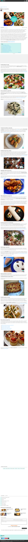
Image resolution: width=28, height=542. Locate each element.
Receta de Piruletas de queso (10, 509)
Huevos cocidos (12, 468)
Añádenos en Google (25, 27)
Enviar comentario (24, 528)
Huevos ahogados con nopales (5, 505)
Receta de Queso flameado (9, 513)
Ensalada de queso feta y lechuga (6, 326)
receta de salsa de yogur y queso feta (22, 253)
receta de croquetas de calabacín (7, 132)
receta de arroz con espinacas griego (20, 97)
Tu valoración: (9, 526)
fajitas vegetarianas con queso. (10, 204)
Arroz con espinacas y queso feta (6, 46)
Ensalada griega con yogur (5, 45)
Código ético (11, 541)
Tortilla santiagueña (4, 504)
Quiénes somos (8, 540)
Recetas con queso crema (11, 41)
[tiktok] (8, 538)
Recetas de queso (6, 348)
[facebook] (1, 538)
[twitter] (3, 538)
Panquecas (3, 499)
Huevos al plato (8, 468)
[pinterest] (7, 538)
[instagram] (4, 538)
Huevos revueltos (22, 468)
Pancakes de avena (4, 498)
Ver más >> (19, 52)
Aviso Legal (12, 540)
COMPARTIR (25, 1)
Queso (1, 8)
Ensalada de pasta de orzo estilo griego (7, 50)
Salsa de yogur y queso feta (5, 51)
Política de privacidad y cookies (16, 540)
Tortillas (16, 468)
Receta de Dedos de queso (23, 513)
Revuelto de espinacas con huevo (5, 500)
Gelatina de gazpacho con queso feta (6, 329)
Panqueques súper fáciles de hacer (5, 497)
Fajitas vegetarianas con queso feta (6, 49)
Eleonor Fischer (4, 11)
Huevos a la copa (3, 503)
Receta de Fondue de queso (23, 509)
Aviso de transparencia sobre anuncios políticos (5, 541)
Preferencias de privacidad (22, 540)
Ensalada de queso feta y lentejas (6, 48)
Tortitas (19, 468)
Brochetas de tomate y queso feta (6, 327)
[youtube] (5, 538)
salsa (17, 129)
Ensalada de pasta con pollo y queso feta (7, 328)
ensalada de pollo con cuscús (23, 303)
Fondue (4, 468)
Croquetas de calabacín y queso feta (6, 47)
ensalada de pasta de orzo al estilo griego (21, 228)
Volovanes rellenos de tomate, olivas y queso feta (8, 325)
